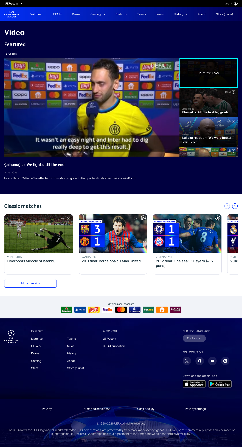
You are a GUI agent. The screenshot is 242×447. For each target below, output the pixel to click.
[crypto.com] (134, 310)
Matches (37, 339)
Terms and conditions (96, 409)
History (71, 353)
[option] (208, 73)
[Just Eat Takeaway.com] (162, 310)
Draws (35, 353)
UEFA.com (109, 339)
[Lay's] (94, 310)
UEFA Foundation (114, 346)
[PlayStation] (80, 310)
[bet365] (148, 310)
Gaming (36, 361)
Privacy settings (195, 409)
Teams (71, 339)
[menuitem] (36, 14)
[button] (97, 14)
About (71, 361)
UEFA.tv (36, 346)
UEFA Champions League (11, 14)
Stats (34, 368)
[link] (36, 14)
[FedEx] (107, 310)
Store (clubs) (75, 368)
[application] (91, 107)
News (70, 346)
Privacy (47, 409)
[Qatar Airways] (175, 310)
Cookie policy (145, 409)
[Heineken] (66, 310)
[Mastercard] (121, 310)
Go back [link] (12, 53)
